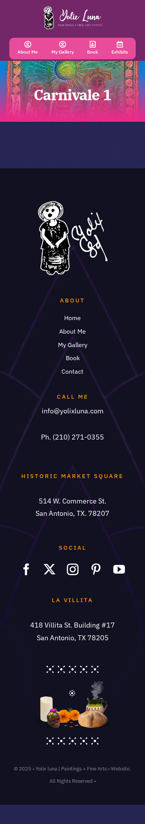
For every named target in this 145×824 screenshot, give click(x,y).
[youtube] (119, 569)
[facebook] (26, 569)
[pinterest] (96, 569)
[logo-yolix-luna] (72, 9)
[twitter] (49, 569)
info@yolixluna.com (73, 410)
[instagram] (72, 569)
